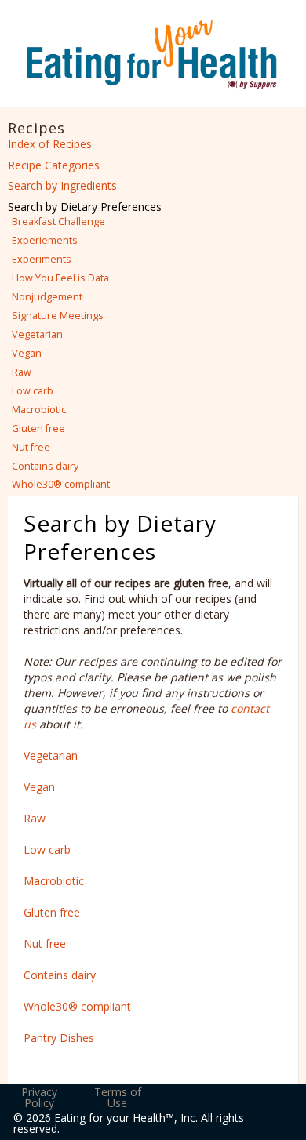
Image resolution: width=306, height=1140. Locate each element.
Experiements (45, 240)
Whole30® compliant (61, 484)
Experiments (41, 259)
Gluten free (38, 428)
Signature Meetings (58, 315)
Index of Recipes (50, 143)
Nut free (31, 447)
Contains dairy (45, 466)
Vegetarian (37, 334)
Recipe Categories (54, 165)
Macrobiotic (39, 409)
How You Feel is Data (60, 278)
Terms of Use (117, 1097)
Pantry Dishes (59, 1037)
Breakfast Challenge (58, 221)
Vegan (27, 353)
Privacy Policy (39, 1097)
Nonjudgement (47, 296)
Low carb (32, 391)
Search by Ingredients (62, 185)
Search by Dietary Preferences (85, 206)
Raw (21, 372)
